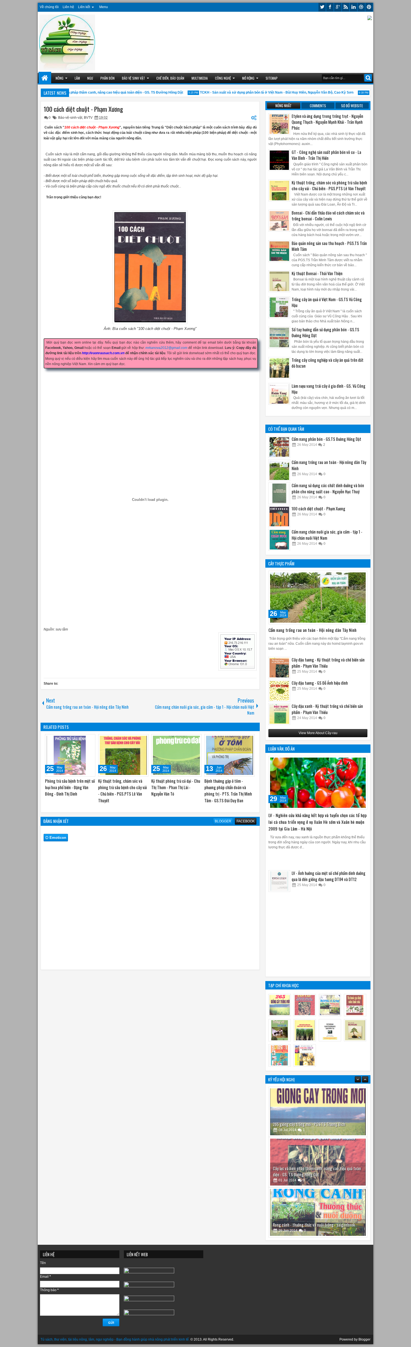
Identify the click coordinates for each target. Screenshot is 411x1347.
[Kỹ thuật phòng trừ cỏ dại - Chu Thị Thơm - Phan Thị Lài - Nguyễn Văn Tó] (176, 755)
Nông (59, 78)
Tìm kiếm (368, 78)
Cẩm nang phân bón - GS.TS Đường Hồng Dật (326, 439)
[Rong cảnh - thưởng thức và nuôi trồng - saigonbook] (318, 1162)
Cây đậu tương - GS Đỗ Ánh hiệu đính (320, 683)
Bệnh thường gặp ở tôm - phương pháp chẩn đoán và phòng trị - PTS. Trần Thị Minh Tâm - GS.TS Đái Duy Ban (228, 790)
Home (45, 78)
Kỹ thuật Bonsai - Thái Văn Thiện (317, 273)
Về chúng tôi (49, 7)
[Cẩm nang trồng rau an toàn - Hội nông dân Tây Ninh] (279, 470)
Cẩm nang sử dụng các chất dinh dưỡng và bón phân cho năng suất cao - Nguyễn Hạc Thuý (328, 488)
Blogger (223, 821)
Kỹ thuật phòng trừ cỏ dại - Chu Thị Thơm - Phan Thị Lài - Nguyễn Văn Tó (175, 787)
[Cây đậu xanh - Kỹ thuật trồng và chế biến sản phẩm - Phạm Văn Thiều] (279, 714)
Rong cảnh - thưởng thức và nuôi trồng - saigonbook (314, 1174)
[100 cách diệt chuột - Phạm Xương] (279, 516)
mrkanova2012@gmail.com (166, 348)
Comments (318, 105)
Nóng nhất (283, 105)
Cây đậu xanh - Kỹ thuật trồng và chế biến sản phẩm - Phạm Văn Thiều (327, 709)
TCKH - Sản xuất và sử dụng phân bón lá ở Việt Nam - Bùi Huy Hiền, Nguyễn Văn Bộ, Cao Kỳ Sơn (259, 92)
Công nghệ (223, 78)
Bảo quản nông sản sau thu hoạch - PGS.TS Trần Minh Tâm (329, 246)
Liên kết (84, 7)
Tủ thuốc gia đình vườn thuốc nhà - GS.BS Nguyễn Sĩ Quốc (318, 1225)
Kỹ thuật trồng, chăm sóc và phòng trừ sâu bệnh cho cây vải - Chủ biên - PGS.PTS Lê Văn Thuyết (122, 790)
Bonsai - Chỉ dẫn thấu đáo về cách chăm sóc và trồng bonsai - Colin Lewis (328, 216)
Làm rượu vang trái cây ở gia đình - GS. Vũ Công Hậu (328, 389)
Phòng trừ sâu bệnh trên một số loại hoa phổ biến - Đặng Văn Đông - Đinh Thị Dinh (70, 787)
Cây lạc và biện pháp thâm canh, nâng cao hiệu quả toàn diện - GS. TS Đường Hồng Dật (97, 92)
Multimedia (200, 78)
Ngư (90, 78)
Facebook (246, 821)
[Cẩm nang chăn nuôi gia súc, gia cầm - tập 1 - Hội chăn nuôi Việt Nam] (279, 539)
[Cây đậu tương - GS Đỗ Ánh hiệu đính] (279, 691)
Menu (103, 7)
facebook (330, 7)
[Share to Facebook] (77, 739)
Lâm (77, 78)
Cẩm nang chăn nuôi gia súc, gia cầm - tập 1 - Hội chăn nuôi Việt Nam (327, 535)
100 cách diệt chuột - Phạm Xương (83, 109)
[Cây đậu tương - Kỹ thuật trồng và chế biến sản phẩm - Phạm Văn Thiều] (279, 667)
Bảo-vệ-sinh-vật (70, 118)
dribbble (361, 7)
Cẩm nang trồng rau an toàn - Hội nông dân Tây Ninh (312, 630)
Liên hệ (68, 7)
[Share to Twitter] (83, 739)
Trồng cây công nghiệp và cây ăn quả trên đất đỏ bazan (327, 363)
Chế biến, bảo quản (170, 78)
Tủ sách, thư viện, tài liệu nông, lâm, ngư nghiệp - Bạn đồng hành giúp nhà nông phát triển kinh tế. (115, 1339)
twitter (322, 7)
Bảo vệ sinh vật (133, 78)
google (337, 7)
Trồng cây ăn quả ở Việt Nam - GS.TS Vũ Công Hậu (327, 302)
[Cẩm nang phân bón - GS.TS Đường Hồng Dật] (279, 447)
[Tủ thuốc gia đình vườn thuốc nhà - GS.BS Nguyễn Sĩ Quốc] (318, 1212)
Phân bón (107, 78)
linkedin (353, 7)
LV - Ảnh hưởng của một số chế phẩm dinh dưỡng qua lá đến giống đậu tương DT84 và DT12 (328, 891)
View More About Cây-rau (318, 733)
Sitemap (272, 78)
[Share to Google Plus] (89, 739)
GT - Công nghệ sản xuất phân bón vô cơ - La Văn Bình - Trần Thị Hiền (326, 155)
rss (345, 7)
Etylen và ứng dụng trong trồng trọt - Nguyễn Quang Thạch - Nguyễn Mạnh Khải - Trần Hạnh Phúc (327, 122)
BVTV (88, 118)
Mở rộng (248, 78)
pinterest (369, 7)
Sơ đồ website (352, 105)
